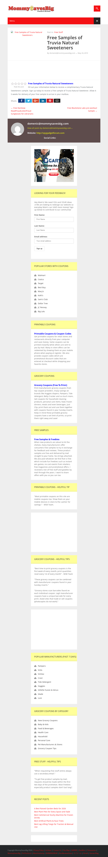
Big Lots (41, 311)
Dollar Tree (43, 303)
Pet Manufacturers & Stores (50, 744)
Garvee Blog (94, 853)
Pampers (42, 666)
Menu (12, 21)
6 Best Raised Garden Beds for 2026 (50, 808)
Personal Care (44, 740)
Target (40, 283)
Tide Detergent (44, 682)
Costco (41, 279)
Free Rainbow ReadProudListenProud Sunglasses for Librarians (22, 111)
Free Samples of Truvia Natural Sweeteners (64, 42)
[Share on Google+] (35, 101)
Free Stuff (58, 32)
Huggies (41, 686)
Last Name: (39, 226)
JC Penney (42, 307)
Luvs (40, 698)
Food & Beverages (46, 728)
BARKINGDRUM (51, 853)
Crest (40, 678)
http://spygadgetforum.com (50, 133)
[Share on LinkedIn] (43, 101)
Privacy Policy (39, 850)
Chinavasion (91, 850)
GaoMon (82, 850)
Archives (48, 850)
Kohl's (40, 295)
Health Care (43, 732)
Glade (40, 694)
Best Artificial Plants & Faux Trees (49, 821)
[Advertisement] (59, 70)
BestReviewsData (65, 853)
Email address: (40, 236)
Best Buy (42, 287)
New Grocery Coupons (48, 720)
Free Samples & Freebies (46, 439)
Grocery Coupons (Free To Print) (50, 385)
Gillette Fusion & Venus (48, 690)
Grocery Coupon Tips (47, 748)
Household (42, 736)
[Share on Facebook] (21, 101)
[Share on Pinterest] (50, 101)
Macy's (41, 291)
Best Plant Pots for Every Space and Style (52, 811)
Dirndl (85, 853)
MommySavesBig (14, 853)
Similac (41, 674)
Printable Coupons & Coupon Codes (52, 333)
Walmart (41, 275)
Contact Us (57, 850)
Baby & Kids (43, 724)
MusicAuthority (38, 853)
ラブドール (78, 853)
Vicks (40, 670)
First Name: (39, 215)
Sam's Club (43, 299)
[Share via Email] (57, 101)
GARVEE (74, 850)
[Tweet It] (28, 101)
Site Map (66, 850)
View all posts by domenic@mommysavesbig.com (50, 128)
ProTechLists (26, 853)
